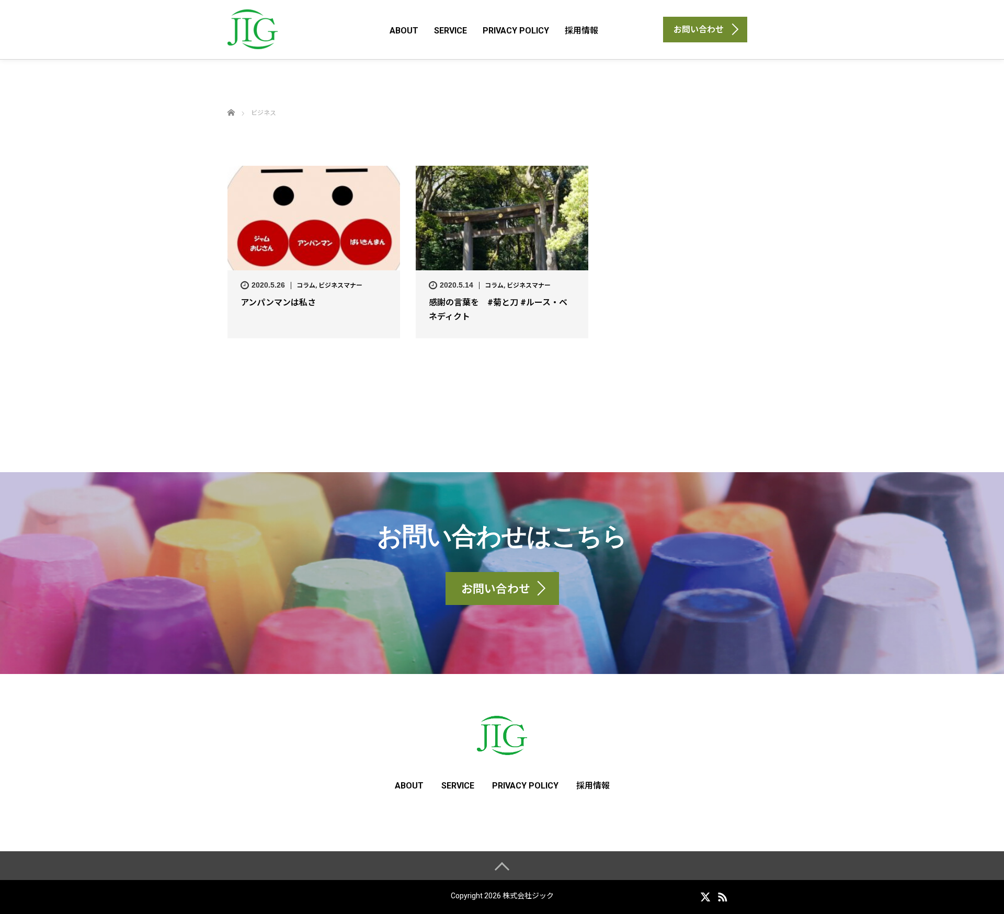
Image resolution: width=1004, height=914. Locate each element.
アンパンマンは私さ (278, 302)
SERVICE (450, 31)
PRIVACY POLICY (516, 31)
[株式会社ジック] (252, 29)
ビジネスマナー (340, 285)
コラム (305, 285)
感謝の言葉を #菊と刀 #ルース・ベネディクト (498, 310)
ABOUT (404, 31)
